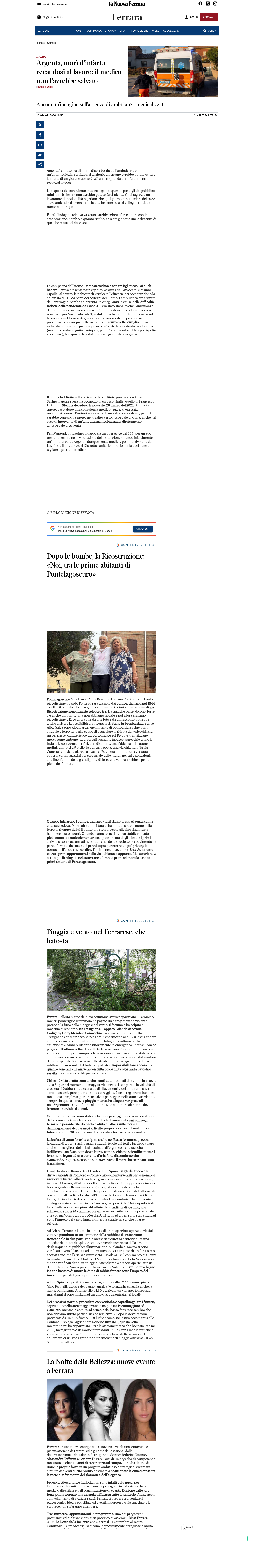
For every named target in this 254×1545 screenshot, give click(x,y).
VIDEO (155, 31)
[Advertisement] (75, 144)
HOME (78, 31)
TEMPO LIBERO (139, 31)
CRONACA (110, 31)
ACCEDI (194, 17)
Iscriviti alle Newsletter (54, 4)
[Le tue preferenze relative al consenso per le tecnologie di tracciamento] (247, 1538)
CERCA (212, 31)
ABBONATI (209, 17)
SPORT (124, 31)
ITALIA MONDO (94, 31)
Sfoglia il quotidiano (53, 17)
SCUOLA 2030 (171, 31)
